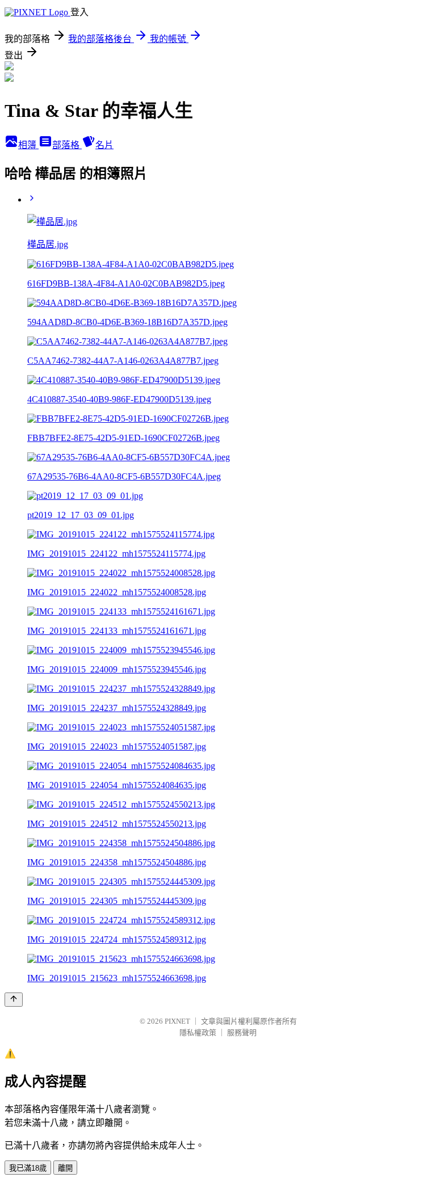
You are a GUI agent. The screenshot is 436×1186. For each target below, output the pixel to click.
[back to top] (14, 999)
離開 (65, 1168)
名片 (104, 145)
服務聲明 (242, 1032)
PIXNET (177, 1021)
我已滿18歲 (28, 1168)
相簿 (28, 145)
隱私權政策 (197, 1032)
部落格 (67, 145)
